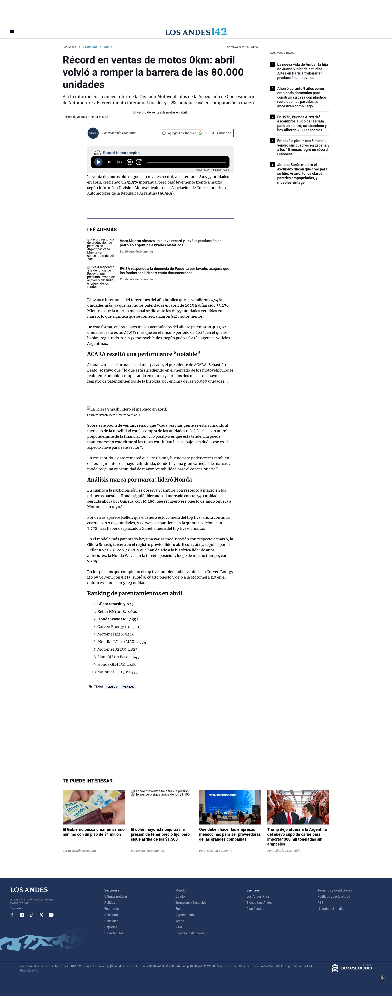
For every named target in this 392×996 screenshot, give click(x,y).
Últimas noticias (116, 896)
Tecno (179, 921)
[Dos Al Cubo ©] (352, 971)
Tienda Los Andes (259, 903)
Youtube (51, 915)
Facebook (12, 915)
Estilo (179, 909)
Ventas (128, 686)
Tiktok (31, 915)
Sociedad (111, 915)
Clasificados (255, 909)
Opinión (181, 896)
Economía (90, 47)
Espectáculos (114, 933)
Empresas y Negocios (190, 903)
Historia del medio (330, 909)
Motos (112, 686)
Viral (178, 927)
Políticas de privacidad (333, 896)
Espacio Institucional (190, 933)
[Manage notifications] (382, 978)
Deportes (110, 927)
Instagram (21, 915)
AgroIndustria (185, 915)
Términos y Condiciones (334, 890)
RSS (320, 903)
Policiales (111, 921)
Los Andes (69, 47)
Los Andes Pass (258, 896)
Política (109, 903)
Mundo (180, 890)
